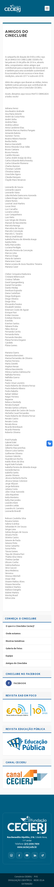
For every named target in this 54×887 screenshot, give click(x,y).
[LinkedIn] (35, 855)
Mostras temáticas (15, 641)
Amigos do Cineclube (16, 663)
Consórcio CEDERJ (23, 876)
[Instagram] (11, 855)
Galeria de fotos (14, 648)
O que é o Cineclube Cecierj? (20, 626)
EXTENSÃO (27, 884)
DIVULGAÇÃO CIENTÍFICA (20, 880)
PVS (36, 876)
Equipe (9, 656)
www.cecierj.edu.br (27, 847)
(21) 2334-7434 (31, 844)
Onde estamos (13, 633)
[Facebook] (19, 855)
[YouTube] (27, 855)
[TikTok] (42, 855)
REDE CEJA (39, 880)
